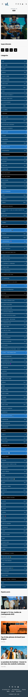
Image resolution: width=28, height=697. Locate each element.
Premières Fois (14, 445)
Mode (14, 386)
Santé (14, 482)
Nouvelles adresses (14, 408)
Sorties (14, 519)
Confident (14, 113)
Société (14, 501)
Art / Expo (14, 65)
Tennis (14, 549)
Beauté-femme (14, 76)
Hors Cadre (14, 226)
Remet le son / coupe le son (14, 464)
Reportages (14, 467)
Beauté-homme (14, 79)
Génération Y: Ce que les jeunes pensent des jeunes (14, 210)
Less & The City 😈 (14, 363)
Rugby (14, 475)
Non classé (14, 404)
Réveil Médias (14, 471)
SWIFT (14, 538)
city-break (14, 109)
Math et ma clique (14, 378)
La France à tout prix (14, 274)
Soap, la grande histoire (14, 497)
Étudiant (14, 161)
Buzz (14, 91)
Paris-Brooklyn (14, 423)
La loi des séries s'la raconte (14, 282)
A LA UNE (5, 623)
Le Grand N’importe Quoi (14, 300)
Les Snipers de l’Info (14, 360)
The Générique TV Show (14, 553)
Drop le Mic (14, 131)
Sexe (14, 493)
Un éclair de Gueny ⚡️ (14, 568)
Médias (14, 382)
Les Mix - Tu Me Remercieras (14, 352)
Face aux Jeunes (14, 176)
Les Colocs (14, 345)
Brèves (14, 87)
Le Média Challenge (14, 304)
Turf (14, 564)
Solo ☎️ (14, 516)
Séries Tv (14, 490)
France (14, 202)
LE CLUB (14, 293)
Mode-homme (14, 393)
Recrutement (18, 691)
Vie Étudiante (14, 571)
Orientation (14, 419)
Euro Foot (14, 165)
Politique (14, 438)
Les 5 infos (14, 334)
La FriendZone (14, 278)
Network (14, 400)
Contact (12, 691)
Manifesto (14, 374)
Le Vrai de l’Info (14, 330)
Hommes (14, 222)
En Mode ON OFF (14, 146)
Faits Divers (14, 180)
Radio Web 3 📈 (14, 452)
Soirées (14, 512)
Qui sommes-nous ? (6, 689)
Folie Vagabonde (14, 191)
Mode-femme (14, 389)
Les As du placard (14, 341)
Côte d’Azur (14, 117)
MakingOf (14, 371)
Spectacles (14, 527)
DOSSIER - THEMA (11, 623)
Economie (14, 143)
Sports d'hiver (14, 534)
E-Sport (14, 135)
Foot (14, 195)
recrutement (14, 456)
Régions (14, 460)
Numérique (14, 412)
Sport (14, 530)
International (14, 237)
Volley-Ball (14, 575)
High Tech (14, 215)
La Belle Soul (14, 267)
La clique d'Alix (14, 270)
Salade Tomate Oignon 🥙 (14, 478)
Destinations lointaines (14, 124)
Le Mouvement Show (14, 308)
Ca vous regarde (14, 102)
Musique (14, 397)
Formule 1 (14, 198)
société (14, 504)
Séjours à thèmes (14, 486)
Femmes (14, 183)
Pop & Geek (14, 441)
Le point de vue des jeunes (14, 315)
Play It (14, 434)
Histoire (14, 218)
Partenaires (14, 426)
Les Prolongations (14, 356)
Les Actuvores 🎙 (14, 337)
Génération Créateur (14, 206)
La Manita (14, 285)
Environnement (14, 154)
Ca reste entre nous (14, 98)
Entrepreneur (14, 150)
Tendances (14, 545)
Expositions (14, 169)
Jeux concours (14, 244)
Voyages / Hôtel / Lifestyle (14, 579)
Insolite (14, 233)
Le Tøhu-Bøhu (14, 326)
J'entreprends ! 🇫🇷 (14, 241)
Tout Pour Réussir (14, 560)
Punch (14, 449)
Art (14, 61)
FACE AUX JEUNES (14, 172)
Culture (14, 120)
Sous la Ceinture (14, 523)
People (14, 430)
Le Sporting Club (14, 322)
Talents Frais (14, 542)
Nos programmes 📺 (16, 689)
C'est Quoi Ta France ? (14, 94)
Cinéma (14, 105)
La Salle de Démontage (14, 289)
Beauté (14, 72)
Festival (14, 187)
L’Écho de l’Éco (14, 259)
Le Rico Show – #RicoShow (14, 319)
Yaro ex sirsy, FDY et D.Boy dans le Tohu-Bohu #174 (14, 27)
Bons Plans (14, 83)
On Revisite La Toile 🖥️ (14, 415)
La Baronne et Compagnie (14, 263)
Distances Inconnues (14, 128)
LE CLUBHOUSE (14, 296)
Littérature (14, 367)
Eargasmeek (14, 139)
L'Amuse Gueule (14, 256)
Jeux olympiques (14, 248)
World (14, 586)
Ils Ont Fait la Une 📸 (14, 230)
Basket (14, 68)
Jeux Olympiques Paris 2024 (14, 252)
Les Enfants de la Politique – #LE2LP (14, 348)
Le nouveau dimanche (14, 311)
